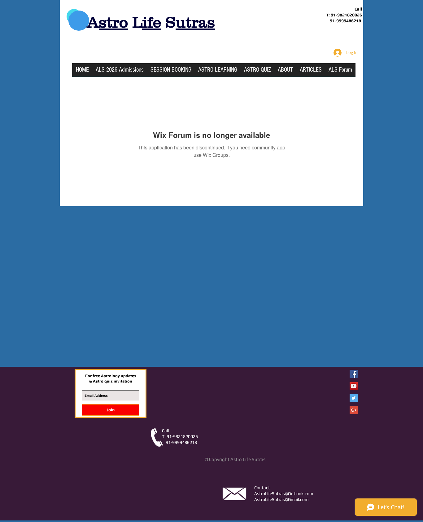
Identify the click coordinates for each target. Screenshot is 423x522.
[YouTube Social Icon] (354, 386)
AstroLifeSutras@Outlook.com (283, 493)
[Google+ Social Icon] (354, 410)
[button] (218, 72)
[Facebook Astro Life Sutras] (354, 374)
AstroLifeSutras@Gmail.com (281, 499)
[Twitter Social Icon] (354, 398)
